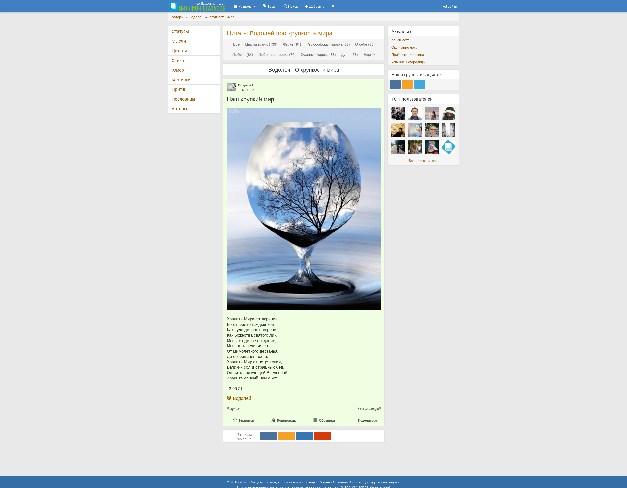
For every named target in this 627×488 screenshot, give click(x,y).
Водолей (245, 85)
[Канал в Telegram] (419, 84)
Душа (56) (349, 54)
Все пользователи (423, 160)
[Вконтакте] (268, 436)
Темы (271, 6)
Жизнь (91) (292, 44)
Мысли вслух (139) (261, 44)
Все (236, 44)
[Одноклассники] (286, 436)
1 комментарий (369, 408)
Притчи (179, 89)
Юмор (178, 70)
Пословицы (183, 99)
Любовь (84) (242, 54)
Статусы (180, 31)
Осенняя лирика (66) (318, 54)
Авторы (179, 108)
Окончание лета (404, 47)
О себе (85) (364, 44)
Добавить (316, 6)
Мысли (179, 41)
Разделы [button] (245, 6)
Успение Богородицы (408, 61)
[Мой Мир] (304, 436)
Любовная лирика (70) (277, 54)
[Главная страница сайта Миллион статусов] (196, 6)
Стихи (178, 60)
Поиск (292, 6)
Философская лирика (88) (328, 44)
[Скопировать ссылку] (322, 436)
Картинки (181, 79)
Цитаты (179, 50)
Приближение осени (407, 54)
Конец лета (400, 39)
